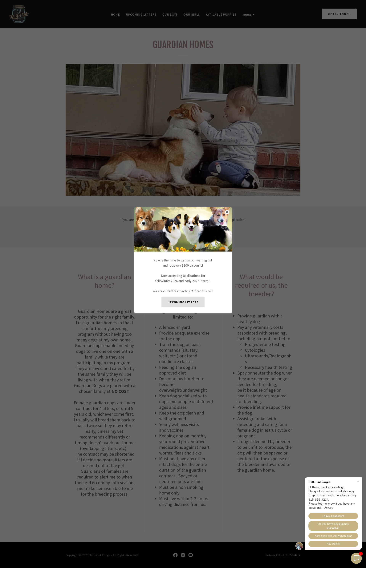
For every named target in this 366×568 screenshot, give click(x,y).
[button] (356, 558)
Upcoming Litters (183, 302)
